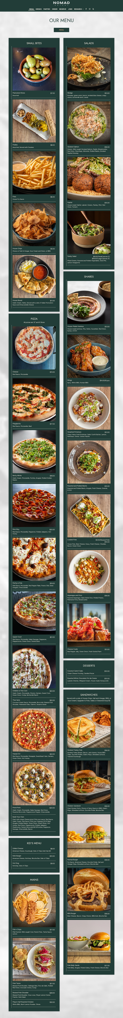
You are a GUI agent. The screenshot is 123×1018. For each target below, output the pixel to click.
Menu (31, 9)
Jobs (70, 9)
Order (54, 9)
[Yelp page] (93, 9)
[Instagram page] (89, 9)
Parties (47, 9)
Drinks (39, 9)
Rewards (78, 9)
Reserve (62, 9)
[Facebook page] (86, 9)
